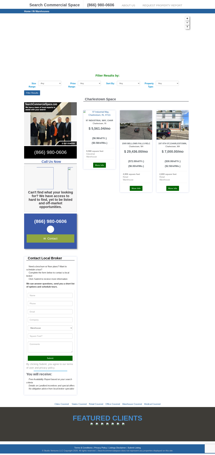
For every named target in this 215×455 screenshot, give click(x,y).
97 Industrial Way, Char (99, 120)
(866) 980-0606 (50, 152)
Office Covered (112, 404)
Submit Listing (134, 448)
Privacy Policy (100, 448)
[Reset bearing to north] (187, 27)
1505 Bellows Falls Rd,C (136, 143)
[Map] (107, 44)
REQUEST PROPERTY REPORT (162, 5)
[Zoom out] (187, 23)
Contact (52, 238)
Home (27, 11)
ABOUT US (128, 5)
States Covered (79, 404)
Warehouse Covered (132, 404)
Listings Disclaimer (117, 448)
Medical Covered (152, 404)
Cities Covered (62, 404)
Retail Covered (96, 404)
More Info (99, 165)
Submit (50, 358)
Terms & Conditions (83, 448)
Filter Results (32, 93)
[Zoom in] (187, 18)
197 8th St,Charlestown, (172, 143)
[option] (55, 178)
